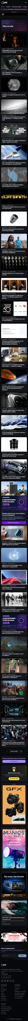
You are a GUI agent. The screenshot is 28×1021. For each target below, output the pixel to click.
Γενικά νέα (4, 161)
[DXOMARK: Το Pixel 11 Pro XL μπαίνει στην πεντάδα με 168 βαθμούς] (14, 241)
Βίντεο (2, 991)
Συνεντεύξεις (4, 1000)
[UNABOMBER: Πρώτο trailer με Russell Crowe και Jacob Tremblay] (14, 40)
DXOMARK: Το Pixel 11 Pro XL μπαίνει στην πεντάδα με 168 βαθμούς (13, 251)
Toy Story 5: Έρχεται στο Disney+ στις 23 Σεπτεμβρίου (12, 654)
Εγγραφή (22, 955)
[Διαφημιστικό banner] (14, 14)
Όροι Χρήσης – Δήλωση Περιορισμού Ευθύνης (20, 994)
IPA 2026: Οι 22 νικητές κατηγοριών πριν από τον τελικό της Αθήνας (13, 698)
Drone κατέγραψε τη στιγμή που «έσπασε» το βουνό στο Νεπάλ (13, 433)
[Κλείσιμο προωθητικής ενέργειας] (26, 497)
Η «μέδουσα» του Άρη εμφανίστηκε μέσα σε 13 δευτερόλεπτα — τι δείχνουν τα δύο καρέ (13, 118)
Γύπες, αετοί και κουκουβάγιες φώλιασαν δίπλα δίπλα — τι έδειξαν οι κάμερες (13, 365)
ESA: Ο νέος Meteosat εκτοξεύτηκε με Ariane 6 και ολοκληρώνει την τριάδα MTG (14, 163)
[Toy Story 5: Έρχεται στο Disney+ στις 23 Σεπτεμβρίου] (14, 643)
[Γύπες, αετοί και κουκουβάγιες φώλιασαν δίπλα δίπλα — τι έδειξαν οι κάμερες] (14, 354)
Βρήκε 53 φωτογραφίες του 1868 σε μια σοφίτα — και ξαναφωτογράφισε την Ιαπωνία (12, 297)
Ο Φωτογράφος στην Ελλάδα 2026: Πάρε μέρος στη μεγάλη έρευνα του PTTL (13, 632)
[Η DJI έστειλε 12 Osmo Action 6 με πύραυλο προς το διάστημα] (14, 577)
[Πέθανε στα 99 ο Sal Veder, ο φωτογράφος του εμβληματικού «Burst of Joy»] (14, 599)
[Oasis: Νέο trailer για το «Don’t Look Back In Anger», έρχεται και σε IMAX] (14, 130)
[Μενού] (25, 2)
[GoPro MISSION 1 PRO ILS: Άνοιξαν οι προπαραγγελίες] (14, 62)
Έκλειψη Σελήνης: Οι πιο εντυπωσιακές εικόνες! (12, 274)
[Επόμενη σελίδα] (21, 751)
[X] (10, 981)
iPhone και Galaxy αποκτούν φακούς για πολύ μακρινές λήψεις (13, 229)
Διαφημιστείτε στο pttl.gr (20, 991)
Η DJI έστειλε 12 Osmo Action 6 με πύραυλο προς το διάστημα (13, 588)
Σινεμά (3, 48)
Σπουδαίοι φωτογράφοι (16, 6)
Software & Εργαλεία (5, 1010)
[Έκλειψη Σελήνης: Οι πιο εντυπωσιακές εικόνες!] (14, 263)
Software (3, 994)
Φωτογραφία (4, 71)
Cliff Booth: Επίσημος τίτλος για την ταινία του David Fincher (13, 207)
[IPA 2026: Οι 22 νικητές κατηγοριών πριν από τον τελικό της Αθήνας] (14, 688)
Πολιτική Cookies (18, 998)
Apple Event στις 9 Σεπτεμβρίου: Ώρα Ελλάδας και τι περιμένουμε (12, 566)
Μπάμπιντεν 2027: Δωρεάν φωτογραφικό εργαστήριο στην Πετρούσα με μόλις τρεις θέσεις (13, 744)
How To (2, 988)
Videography (4, 430)
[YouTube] (8, 981)
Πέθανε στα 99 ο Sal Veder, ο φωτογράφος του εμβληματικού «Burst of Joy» (13, 610)
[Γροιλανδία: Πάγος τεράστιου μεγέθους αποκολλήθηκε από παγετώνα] (14, 174)
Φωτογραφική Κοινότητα (6, 1008)
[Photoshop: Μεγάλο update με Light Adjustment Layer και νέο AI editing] (14, 488)
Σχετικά (16, 989)
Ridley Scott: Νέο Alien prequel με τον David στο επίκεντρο (13, 721)
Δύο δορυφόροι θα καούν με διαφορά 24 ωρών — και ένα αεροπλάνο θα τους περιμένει (13, 388)
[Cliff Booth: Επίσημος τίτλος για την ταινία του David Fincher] (14, 196)
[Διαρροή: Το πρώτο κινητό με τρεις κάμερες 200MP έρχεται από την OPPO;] (14, 533)
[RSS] (13, 981)
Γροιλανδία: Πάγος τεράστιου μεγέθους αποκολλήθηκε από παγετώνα (12, 185)
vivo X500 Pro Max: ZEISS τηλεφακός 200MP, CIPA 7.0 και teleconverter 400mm (13, 477)
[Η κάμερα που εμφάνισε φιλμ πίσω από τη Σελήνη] (14, 84)
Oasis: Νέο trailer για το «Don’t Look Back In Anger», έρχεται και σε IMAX (14, 141)
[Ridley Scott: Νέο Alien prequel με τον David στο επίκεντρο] (14, 710)
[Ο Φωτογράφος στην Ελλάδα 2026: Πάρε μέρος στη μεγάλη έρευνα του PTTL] (14, 621)
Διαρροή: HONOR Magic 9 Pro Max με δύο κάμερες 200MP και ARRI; (13, 411)
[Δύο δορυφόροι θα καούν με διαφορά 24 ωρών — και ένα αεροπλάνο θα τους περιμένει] (14, 376)
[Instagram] (5, 981)
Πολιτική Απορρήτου (19, 996)
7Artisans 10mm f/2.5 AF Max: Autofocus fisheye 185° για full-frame (13, 455)
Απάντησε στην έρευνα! (13, 522)
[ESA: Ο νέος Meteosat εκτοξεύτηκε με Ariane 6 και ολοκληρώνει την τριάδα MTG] (14, 152)
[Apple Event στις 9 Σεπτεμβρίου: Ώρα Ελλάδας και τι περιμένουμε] (14, 555)
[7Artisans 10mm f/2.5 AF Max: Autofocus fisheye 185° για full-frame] (14, 444)
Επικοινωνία (5, 974)
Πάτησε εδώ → (14, 761)
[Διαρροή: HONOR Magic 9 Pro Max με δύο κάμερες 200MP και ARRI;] (14, 400)
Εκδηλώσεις (4, 740)
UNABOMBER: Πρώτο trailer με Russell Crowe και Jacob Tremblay (12, 51)
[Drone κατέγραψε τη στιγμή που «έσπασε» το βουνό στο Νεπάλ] (14, 422)
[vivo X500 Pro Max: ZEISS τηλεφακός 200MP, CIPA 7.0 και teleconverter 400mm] (14, 466)
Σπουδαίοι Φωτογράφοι (6, 1006)
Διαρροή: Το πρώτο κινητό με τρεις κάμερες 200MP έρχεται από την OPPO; (14, 543)
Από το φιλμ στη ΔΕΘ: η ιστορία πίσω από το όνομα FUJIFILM (13, 319)
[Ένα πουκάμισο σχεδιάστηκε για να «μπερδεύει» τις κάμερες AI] (14, 666)
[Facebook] (2, 981)
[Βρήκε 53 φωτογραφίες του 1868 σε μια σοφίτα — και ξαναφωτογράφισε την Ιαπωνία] (14, 285)
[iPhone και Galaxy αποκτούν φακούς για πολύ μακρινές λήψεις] (14, 219)
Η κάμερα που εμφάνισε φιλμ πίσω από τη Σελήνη (13, 95)
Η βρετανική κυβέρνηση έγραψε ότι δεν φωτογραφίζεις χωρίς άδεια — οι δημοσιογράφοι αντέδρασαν (13, 342)
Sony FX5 (8, 6)
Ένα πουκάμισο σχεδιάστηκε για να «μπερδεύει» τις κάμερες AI (11, 676)
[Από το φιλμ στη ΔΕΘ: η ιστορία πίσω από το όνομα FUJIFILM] (14, 309)
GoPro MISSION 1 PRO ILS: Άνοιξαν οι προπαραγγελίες (12, 73)
